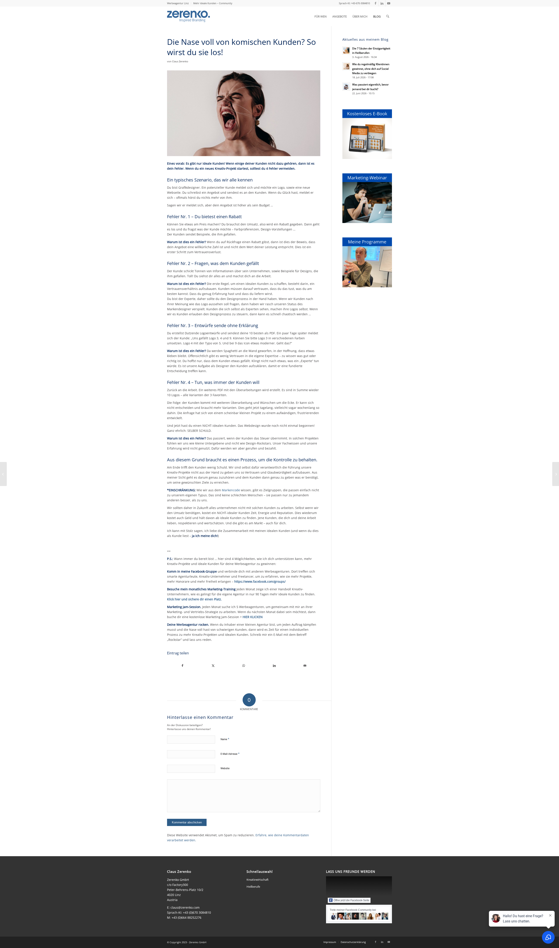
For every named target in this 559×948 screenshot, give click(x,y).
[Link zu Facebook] (375, 3)
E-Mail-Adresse (230, 754)
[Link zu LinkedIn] (382, 3)
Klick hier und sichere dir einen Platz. (194, 599)
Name (225, 739)
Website (225, 768)
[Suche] (387, 16)
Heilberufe (253, 887)
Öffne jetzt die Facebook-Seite (351, 900)
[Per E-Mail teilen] (305, 665)
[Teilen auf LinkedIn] (274, 665)
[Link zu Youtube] (388, 3)
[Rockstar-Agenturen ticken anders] (3, 474)
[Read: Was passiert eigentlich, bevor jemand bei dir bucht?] (346, 87)
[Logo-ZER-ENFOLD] (188, 16)
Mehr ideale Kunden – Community (212, 3)
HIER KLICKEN (253, 617)
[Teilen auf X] (213, 665)
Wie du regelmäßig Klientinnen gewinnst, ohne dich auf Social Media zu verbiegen (370, 68)
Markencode (231, 490)
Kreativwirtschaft (258, 880)
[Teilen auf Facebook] (182, 665)
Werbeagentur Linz (178, 3)
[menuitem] (179, 3)
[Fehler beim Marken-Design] (555, 474)
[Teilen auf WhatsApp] (243, 665)
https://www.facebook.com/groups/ (260, 581)
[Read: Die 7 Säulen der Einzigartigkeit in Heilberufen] (346, 50)
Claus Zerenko (180, 61)
